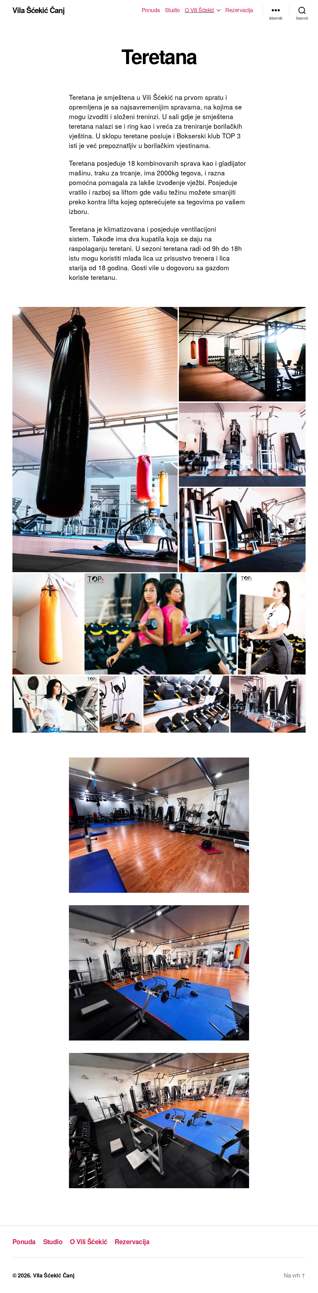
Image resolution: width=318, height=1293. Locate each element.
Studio (172, 10)
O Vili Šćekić (199, 10)
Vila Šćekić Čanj (38, 10)
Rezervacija (239, 10)
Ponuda (151, 10)
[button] (95, 439)
